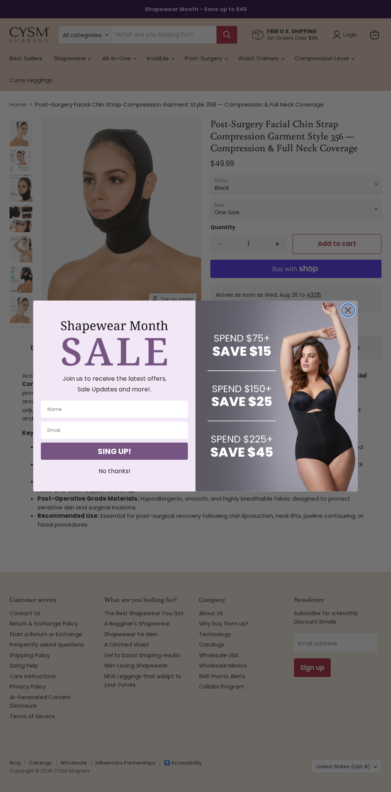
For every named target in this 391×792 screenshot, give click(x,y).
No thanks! (115, 471)
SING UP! (114, 451)
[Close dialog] (348, 310)
